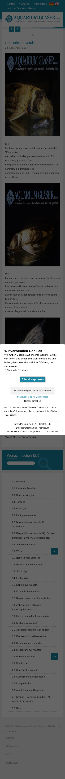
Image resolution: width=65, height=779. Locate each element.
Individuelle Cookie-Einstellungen (33, 397)
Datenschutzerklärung (26, 428)
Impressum (43, 428)
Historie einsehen (32, 401)
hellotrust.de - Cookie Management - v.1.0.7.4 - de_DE (32, 431)
